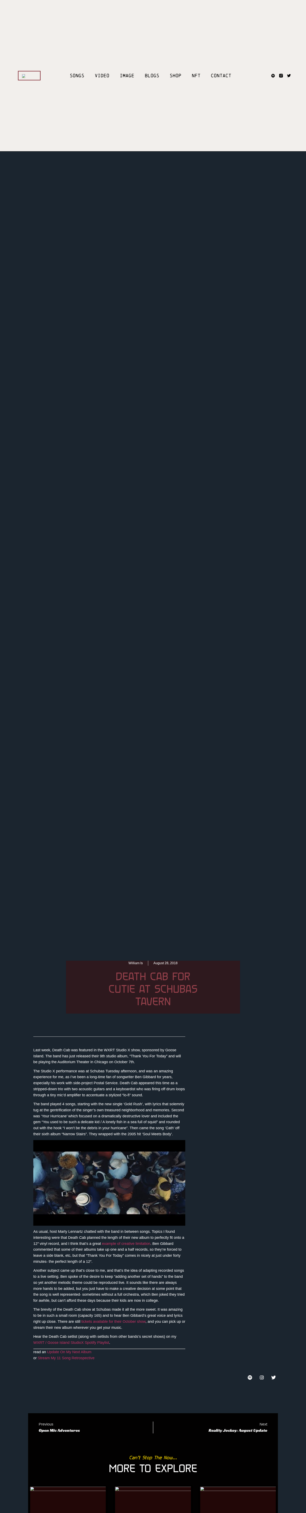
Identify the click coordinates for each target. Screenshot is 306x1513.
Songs (77, 76)
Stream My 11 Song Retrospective (66, 1358)
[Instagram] (261, 1377)
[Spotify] (273, 76)
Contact (221, 76)
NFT (196, 76)
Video (102, 76)
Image (127, 76)
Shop (175, 76)
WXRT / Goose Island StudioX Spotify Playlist (71, 1342)
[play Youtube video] (109, 1182)
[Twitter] (289, 76)
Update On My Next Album (69, 1352)
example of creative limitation (126, 1244)
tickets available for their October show (113, 1321)
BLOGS (152, 76)
